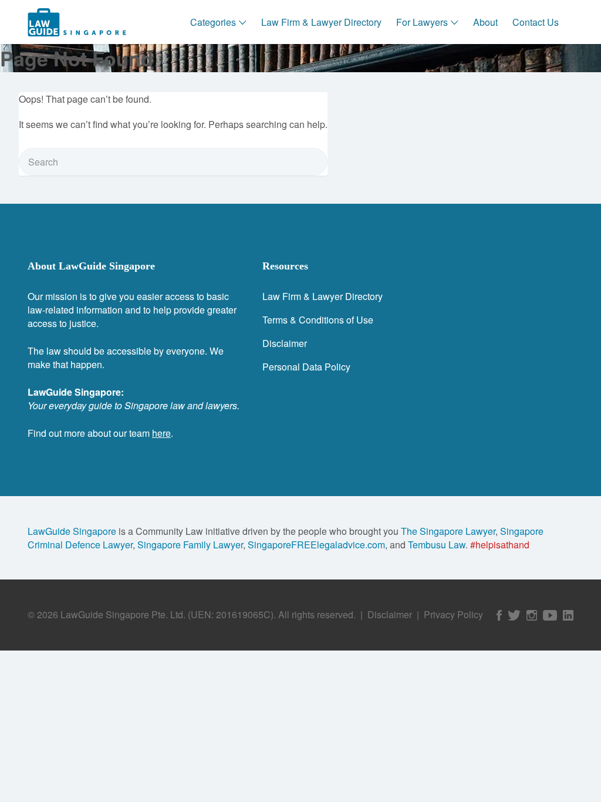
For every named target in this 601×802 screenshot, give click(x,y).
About (485, 22)
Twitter (514, 615)
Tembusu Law (436, 544)
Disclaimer (284, 343)
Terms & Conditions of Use (317, 319)
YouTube (550, 615)
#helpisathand (499, 544)
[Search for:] (173, 162)
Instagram (531, 615)
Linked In (568, 615)
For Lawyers (422, 22)
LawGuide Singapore (72, 531)
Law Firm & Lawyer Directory (321, 22)
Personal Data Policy (306, 366)
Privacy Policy (453, 614)
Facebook (499, 615)
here (161, 433)
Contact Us (535, 22)
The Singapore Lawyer (448, 531)
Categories (213, 22)
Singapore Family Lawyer (190, 544)
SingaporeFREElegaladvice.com (316, 544)
